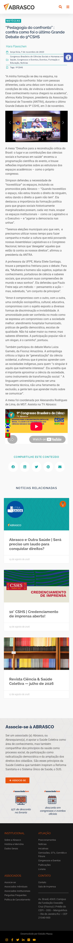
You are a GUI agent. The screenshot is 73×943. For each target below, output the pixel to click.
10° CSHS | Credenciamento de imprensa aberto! (33, 613)
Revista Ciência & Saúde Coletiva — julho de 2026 (31, 681)
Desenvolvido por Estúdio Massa (36, 933)
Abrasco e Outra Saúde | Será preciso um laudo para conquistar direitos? (35, 544)
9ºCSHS (19, 67)
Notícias (24, 62)
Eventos (43, 59)
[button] (68, 57)
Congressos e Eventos (27, 59)
